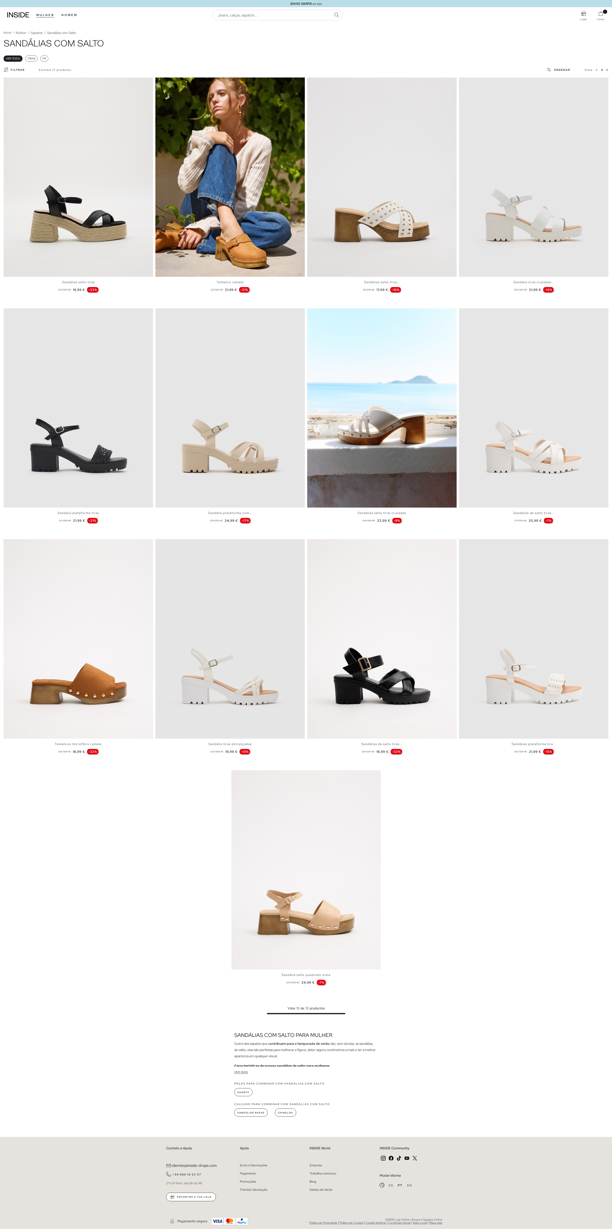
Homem (69, 15)
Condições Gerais (399, 1222)
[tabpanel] (78, 177)
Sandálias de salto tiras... (533, 513)
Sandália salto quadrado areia (306, 975)
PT (401, 1185)
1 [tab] (8, 81)
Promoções (248, 1181)
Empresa (316, 1165)
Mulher (45, 15)
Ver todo (13, 59)
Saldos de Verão (321, 1190)
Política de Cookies (351, 1222)
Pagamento (248, 1173)
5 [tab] (18, 81)
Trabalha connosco (323, 1173)
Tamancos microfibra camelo (78, 744)
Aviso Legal (420, 1222)
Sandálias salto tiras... (382, 282)
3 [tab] (13, 81)
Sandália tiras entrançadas (230, 744)
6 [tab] (20, 81)
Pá (44, 59)
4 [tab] (15, 81)
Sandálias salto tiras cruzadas (382, 513)
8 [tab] (329, 312)
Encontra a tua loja (194, 1197)
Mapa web (435, 1222)
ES (391, 1185)
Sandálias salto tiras (78, 282)
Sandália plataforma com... (230, 513)
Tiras (31, 59)
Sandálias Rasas (251, 1112)
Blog (313, 1181)
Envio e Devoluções (253, 1165)
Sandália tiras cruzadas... (534, 282)
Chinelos (285, 1112)
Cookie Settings (376, 1222)
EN (409, 1185)
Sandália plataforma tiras (78, 513)
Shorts (243, 1092)
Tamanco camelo (230, 282)
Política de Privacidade (323, 1222)
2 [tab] (11, 81)
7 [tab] (174, 81)
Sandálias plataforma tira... (534, 744)
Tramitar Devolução (254, 1190)
